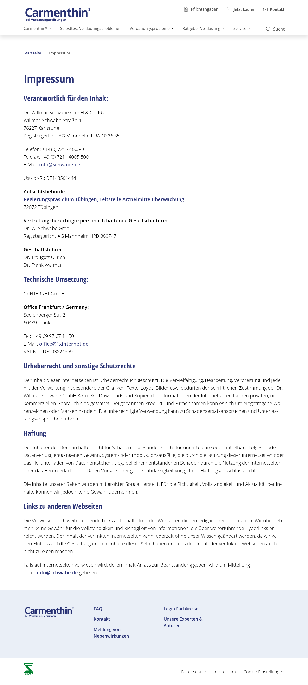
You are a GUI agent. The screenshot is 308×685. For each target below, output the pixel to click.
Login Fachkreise (181, 608)
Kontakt (102, 619)
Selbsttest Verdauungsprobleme (89, 28)
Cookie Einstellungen (264, 672)
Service (239, 28)
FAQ (98, 608)
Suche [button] (279, 29)
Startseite (32, 53)
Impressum (225, 672)
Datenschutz (193, 672)
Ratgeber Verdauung (201, 28)
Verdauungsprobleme (150, 28)
